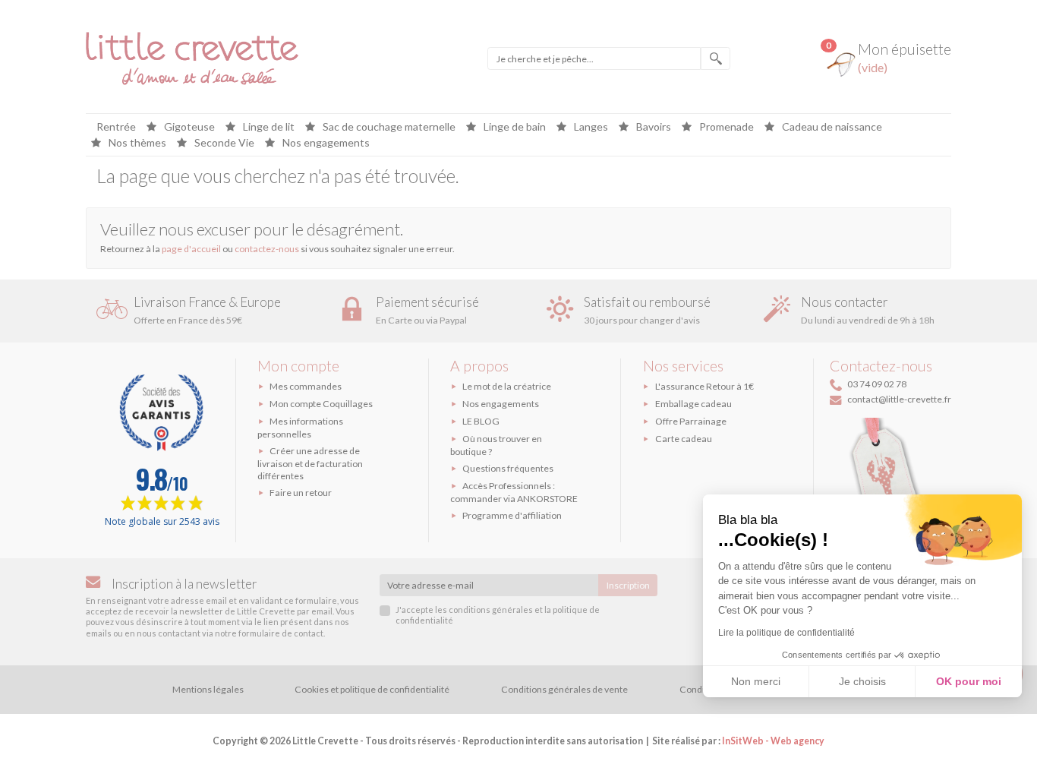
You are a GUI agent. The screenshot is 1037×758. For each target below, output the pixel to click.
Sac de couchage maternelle (387, 127)
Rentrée (116, 127)
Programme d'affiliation (512, 515)
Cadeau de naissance (831, 127)
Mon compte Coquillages (321, 403)
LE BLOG (481, 421)
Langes (590, 127)
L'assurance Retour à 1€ (704, 386)
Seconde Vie (223, 143)
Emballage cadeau (693, 403)
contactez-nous (267, 248)
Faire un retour (300, 492)
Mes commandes (305, 386)
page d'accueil (191, 248)
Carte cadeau (683, 438)
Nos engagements (325, 143)
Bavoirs (652, 127)
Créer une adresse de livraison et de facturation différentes (310, 463)
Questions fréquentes (507, 468)
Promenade (725, 127)
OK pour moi (968, 681)
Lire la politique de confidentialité (786, 632)
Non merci (755, 681)
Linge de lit (268, 127)
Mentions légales (208, 689)
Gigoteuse (188, 127)
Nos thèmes (136, 143)
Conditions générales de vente (564, 689)
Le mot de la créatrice (506, 386)
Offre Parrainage (691, 421)
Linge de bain (513, 127)
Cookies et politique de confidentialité (372, 689)
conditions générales (491, 609)
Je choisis (862, 681)
